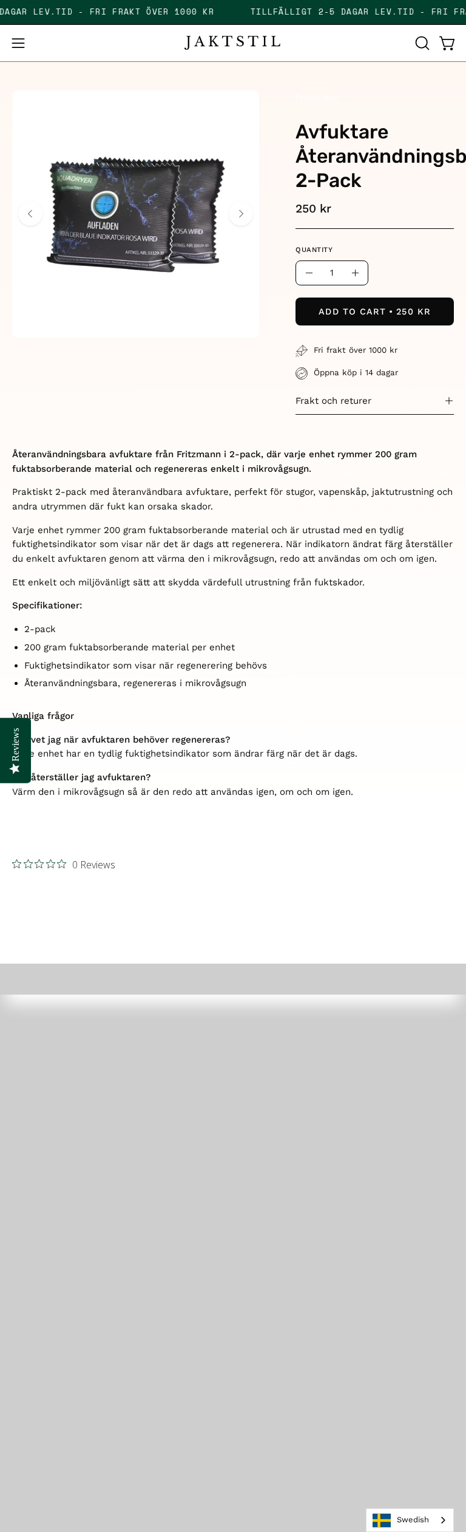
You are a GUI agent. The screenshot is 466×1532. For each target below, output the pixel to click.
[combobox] (410, 1520)
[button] (421, 43)
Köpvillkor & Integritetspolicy (83, 1336)
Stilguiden (269, 1211)
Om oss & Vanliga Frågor (305, 1189)
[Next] (241, 214)
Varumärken (275, 1168)
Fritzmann (317, 97)
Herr (256, 1043)
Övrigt (260, 1126)
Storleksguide (46, 1273)
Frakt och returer (333, 400)
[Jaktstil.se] (233, 43)
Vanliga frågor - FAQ (63, 1295)
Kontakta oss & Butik (64, 1316)
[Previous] (30, 214)
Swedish (413, 1519)
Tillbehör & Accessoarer (304, 1105)
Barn (256, 1084)
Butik (258, 1148)
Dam (256, 1063)
